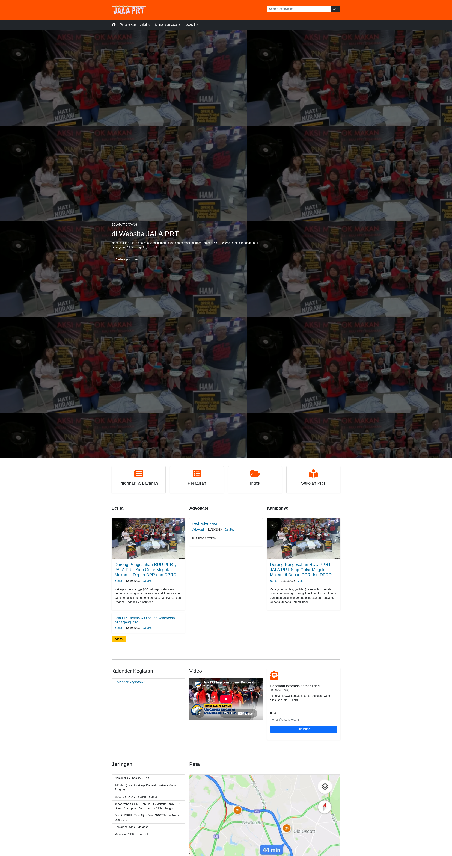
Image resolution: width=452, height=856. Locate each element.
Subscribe (303, 729)
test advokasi (204, 523)
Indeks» (119, 639)
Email (273, 712)
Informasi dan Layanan (167, 24)
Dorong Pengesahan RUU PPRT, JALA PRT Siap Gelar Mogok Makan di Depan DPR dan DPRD (145, 569)
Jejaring (145, 24)
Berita (118, 580)
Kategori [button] (190, 24)
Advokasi (198, 529)
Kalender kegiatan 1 (130, 682)
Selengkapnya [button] (127, 259)
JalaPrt (147, 580)
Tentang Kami (128, 24)
